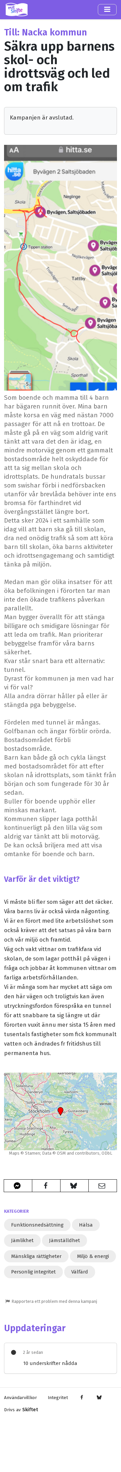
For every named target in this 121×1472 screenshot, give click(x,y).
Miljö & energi (93, 1256)
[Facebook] (82, 1397)
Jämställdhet (64, 1240)
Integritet (58, 1397)
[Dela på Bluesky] (74, 1185)
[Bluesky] (99, 1397)
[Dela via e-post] (102, 1185)
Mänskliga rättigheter (36, 1256)
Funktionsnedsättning (37, 1225)
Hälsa (86, 1225)
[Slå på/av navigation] (107, 9)
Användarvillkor (20, 1397)
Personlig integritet (33, 1272)
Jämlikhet (22, 1240)
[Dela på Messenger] (18, 1185)
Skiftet (30, 1410)
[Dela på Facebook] (46, 1185)
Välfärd (79, 1272)
